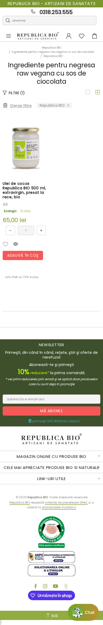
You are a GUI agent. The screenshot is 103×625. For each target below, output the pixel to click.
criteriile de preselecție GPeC (66, 502)
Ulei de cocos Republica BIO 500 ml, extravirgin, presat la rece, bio (24, 190)
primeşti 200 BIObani (55, 421)
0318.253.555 (56, 12)
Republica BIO (38, 36)
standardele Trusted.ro (59, 507)
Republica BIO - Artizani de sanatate (51, 3)
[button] (5, 244)
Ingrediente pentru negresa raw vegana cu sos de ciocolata (53, 52)
